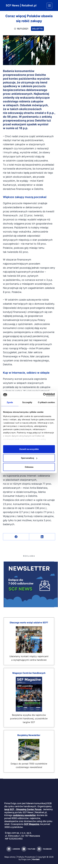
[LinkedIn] (42, 536)
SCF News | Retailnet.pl (21, 5)
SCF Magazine (31, 824)
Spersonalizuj (27, 458)
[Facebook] (16, 536)
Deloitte (37, 28)
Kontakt (36, 859)
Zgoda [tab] (10, 402)
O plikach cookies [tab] (46, 402)
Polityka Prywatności (26, 857)
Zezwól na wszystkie (29, 449)
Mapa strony (10, 857)
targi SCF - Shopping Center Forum (23, 809)
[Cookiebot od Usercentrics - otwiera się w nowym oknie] (43, 395)
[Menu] (49, 5)
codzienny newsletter (24, 815)
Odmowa (29, 467)
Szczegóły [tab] (27, 402)
